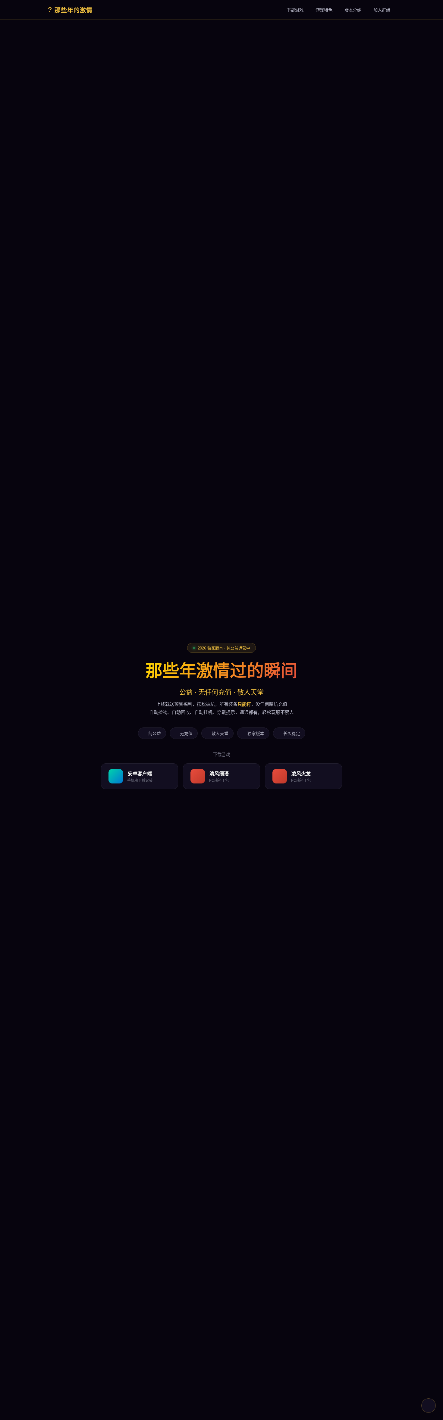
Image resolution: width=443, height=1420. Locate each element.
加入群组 (381, 10)
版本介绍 (352, 10)
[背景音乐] (428, 1405)
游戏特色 (324, 10)
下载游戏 (295, 10)
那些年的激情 (70, 10)
